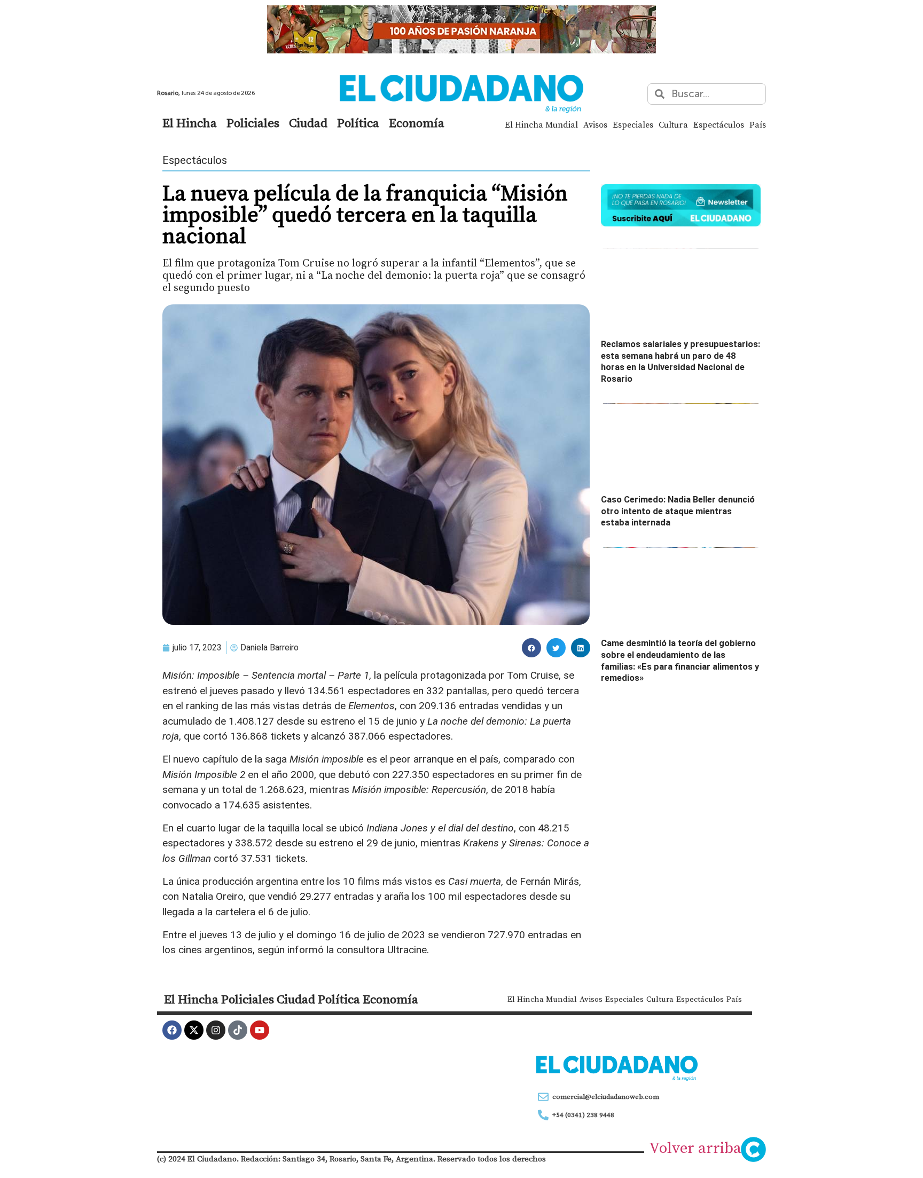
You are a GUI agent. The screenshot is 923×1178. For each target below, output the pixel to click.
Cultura (673, 124)
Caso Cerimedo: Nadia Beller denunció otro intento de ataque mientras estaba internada (678, 511)
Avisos (595, 124)
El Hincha (189, 122)
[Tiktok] (237, 1030)
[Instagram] (215, 1030)
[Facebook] (172, 1030)
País (757, 124)
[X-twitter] (194, 1030)
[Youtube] (259, 1030)
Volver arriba (695, 1147)
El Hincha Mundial (541, 124)
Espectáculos (718, 124)
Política (358, 122)
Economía (416, 122)
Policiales (252, 122)
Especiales (633, 124)
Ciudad (308, 122)
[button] (531, 647)
